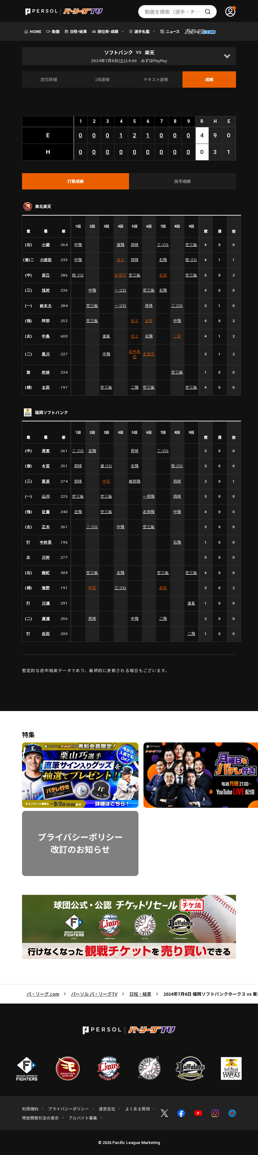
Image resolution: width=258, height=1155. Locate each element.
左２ (135, 321)
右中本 (135, 354)
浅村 (46, 290)
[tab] (75, 181)
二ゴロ (177, 306)
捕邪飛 (135, 481)
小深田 (46, 260)
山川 (46, 496)
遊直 (106, 336)
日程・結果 (140, 994)
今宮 (46, 466)
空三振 (191, 245)
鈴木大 (46, 306)
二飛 (135, 387)
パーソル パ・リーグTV (94, 994)
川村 (46, 557)
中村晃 (46, 542)
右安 (120, 275)
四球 (135, 245)
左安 (149, 321)
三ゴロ (163, 245)
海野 (46, 588)
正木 (46, 527)
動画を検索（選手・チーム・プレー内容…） (181, 11)
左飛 (92, 451)
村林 (46, 372)
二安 (177, 336)
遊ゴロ (106, 466)
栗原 (46, 481)
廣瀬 (46, 618)
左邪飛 (149, 512)
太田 (46, 387)
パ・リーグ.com (43, 994)
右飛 (163, 260)
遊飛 (121, 245)
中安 (106, 481)
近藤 (46, 512)
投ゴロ (191, 260)
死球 (149, 306)
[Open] (227, 56)
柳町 (46, 573)
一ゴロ (120, 290)
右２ (135, 336)
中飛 (78, 245)
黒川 (46, 354)
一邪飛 (149, 496)
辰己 (46, 275)
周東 (46, 451)
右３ (121, 260)
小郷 (46, 245)
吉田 (46, 634)
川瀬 (46, 603)
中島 (46, 336)
